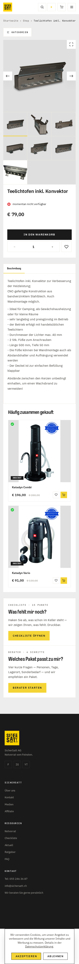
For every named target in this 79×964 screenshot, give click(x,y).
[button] (64, 495)
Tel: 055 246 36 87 (16, 879)
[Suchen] (42, 7)
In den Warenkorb (39, 234)
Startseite (10, 20)
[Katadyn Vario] (39, 537)
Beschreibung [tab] (14, 268)
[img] (12, 424)
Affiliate (9, 811)
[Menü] (72, 7)
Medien (9, 804)
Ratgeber (10, 852)
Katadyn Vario (21, 573)
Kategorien (20, 32)
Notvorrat (10, 831)
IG (17, 764)
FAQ (7, 859)
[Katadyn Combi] (39, 451)
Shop (26, 20)
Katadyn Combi (22, 487)
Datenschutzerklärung (39, 946)
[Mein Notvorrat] (51, 7)
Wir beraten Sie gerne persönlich (24, 892)
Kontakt (9, 797)
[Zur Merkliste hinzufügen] (66, 247)
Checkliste (11, 838)
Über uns (10, 790)
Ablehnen (55, 956)
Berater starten (27, 687)
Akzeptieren (26, 956)
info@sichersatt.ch (16, 886)
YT (26, 764)
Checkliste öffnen (29, 635)
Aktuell (9, 845)
